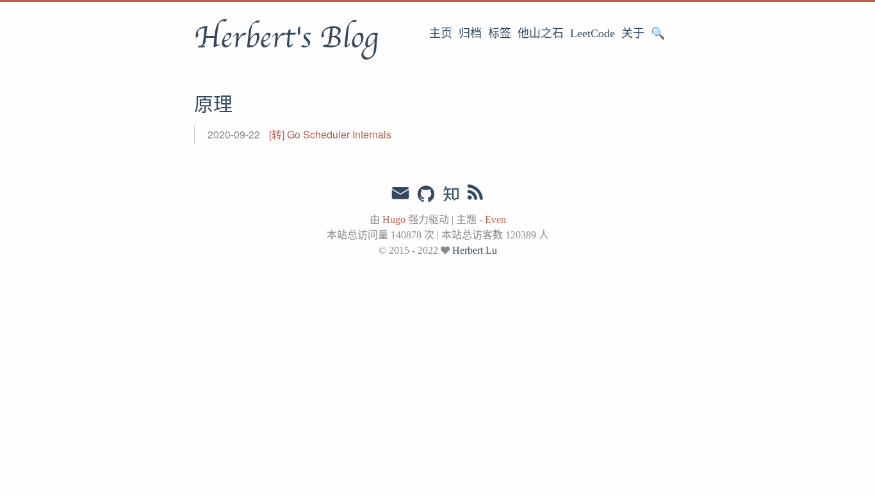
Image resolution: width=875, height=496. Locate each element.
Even (495, 219)
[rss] (475, 194)
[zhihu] (450, 194)
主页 (440, 33)
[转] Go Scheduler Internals (330, 134)
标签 (499, 33)
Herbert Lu (474, 250)
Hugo (393, 219)
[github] (426, 194)
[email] (400, 193)
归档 (470, 33)
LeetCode (592, 33)
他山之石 (541, 33)
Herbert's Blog (286, 37)
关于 (632, 33)
